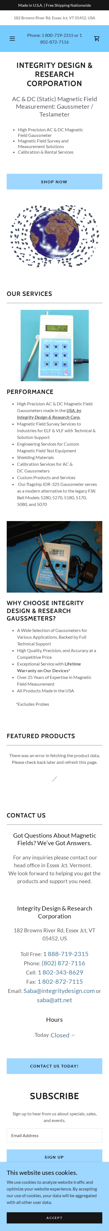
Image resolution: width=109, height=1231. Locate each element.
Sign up (54, 1157)
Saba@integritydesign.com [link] (59, 990)
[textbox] (54, 1135)
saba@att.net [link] (54, 1000)
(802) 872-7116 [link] (63, 963)
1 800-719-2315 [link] (58, 35)
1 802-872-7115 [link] (60, 981)
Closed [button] (60, 1035)
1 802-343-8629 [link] (60, 972)
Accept (54, 1218)
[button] (12, 38)
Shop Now (54, 181)
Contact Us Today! (54, 1066)
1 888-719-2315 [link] (66, 953)
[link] (54, 77)
